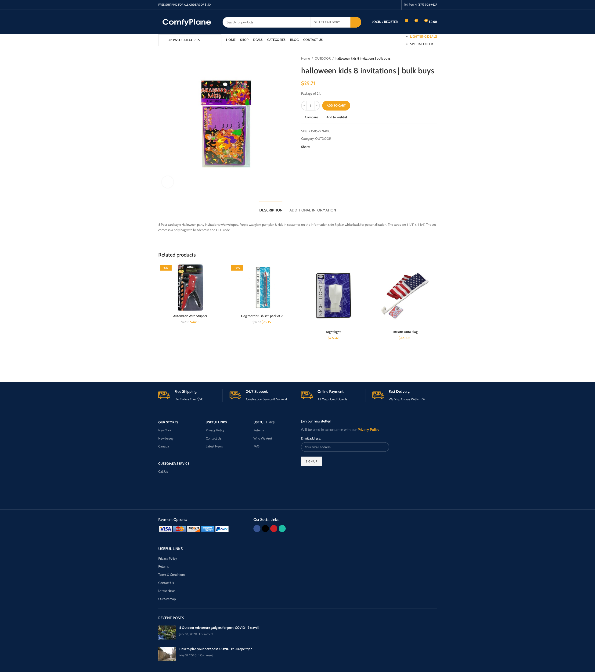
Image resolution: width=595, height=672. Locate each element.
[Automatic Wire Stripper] (190, 287)
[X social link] (384, 4)
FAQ (256, 446)
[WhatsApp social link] (396, 4)
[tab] (270, 208)
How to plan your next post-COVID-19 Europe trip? (215, 649)
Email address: (311, 438)
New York (164, 430)
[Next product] (434, 58)
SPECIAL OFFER (421, 44)
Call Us (163, 471)
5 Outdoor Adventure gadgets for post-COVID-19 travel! (219, 628)
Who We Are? (262, 438)
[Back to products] (428, 58)
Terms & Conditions (171, 574)
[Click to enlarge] (167, 182)
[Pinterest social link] (390, 4)
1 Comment (206, 634)
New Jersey (165, 438)
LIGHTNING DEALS (423, 36)
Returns (258, 430)
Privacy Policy (215, 430)
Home (305, 58)
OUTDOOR (323, 58)
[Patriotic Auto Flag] (404, 295)
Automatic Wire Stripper (190, 316)
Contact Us (213, 438)
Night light (333, 332)
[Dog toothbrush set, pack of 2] (262, 287)
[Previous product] (423, 58)
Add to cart (336, 105)
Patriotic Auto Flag (405, 332)
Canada (163, 446)
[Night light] (333, 295)
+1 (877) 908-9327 (426, 4)
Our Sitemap (167, 599)
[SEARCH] (355, 22)
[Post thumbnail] (167, 633)
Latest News (214, 446)
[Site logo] (187, 22)
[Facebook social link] (378, 4)
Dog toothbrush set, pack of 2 (262, 316)
